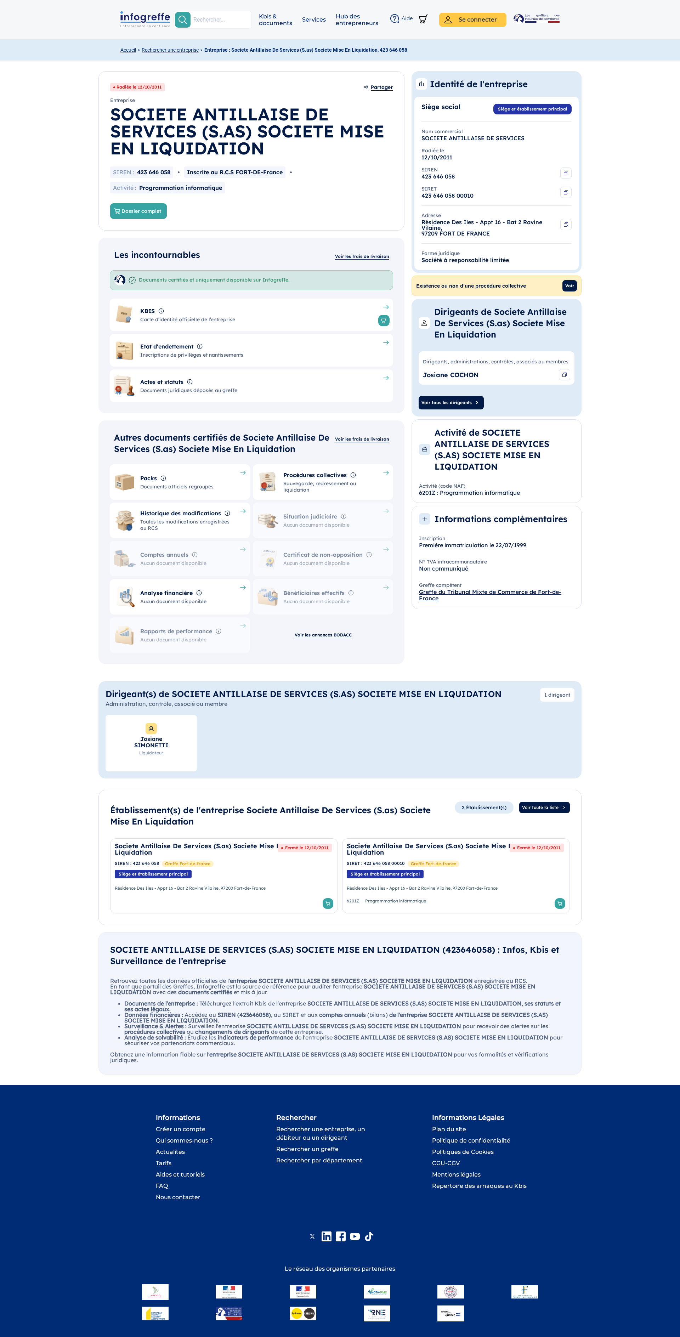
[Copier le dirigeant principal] (564, 374)
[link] (224, 875)
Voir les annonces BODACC (323, 635)
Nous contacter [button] (178, 1197)
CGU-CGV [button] (446, 1163)
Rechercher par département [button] (319, 1160)
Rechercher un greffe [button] (307, 1149)
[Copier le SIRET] (566, 192)
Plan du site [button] (449, 1129)
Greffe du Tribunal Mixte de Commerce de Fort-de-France (490, 595)
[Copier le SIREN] (566, 173)
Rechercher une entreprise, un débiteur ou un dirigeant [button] (320, 1133)
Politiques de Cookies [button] (463, 1152)
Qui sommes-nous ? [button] (184, 1140)
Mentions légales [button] (456, 1174)
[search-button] (183, 20)
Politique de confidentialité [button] (471, 1140)
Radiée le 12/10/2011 (139, 87)
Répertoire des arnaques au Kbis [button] (479, 1186)
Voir (569, 285)
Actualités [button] (170, 1152)
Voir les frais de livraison (362, 256)
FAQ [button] (162, 1186)
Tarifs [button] (163, 1163)
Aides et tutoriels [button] (180, 1174)
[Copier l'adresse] (566, 224)
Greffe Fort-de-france (187, 863)
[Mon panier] (423, 20)
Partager (382, 87)
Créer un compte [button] (180, 1129)
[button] (275, 20)
